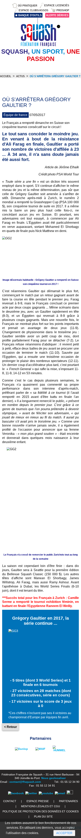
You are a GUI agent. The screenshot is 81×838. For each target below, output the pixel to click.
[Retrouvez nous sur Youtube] (46, 793)
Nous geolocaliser (53, 778)
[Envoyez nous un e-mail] (60, 793)
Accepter (64, 833)
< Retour (10, 727)
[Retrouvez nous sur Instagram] (70, 793)
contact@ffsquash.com (25, 781)
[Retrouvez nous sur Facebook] (16, 793)
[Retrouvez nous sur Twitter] (31, 793)
